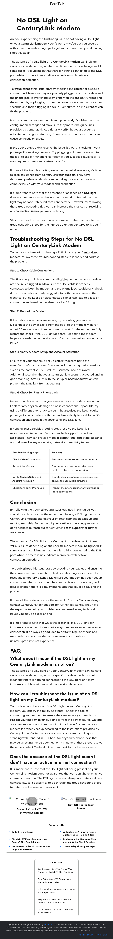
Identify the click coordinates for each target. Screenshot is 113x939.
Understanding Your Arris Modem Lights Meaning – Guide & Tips (79, 833)
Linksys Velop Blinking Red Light (79, 846)
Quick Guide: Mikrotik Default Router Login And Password (31, 848)
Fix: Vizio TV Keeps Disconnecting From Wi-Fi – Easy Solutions (29, 841)
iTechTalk (56, 3)
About (81, 935)
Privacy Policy (92, 935)
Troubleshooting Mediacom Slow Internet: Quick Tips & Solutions (79, 841)
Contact (103, 935)
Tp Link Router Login (22, 831)
